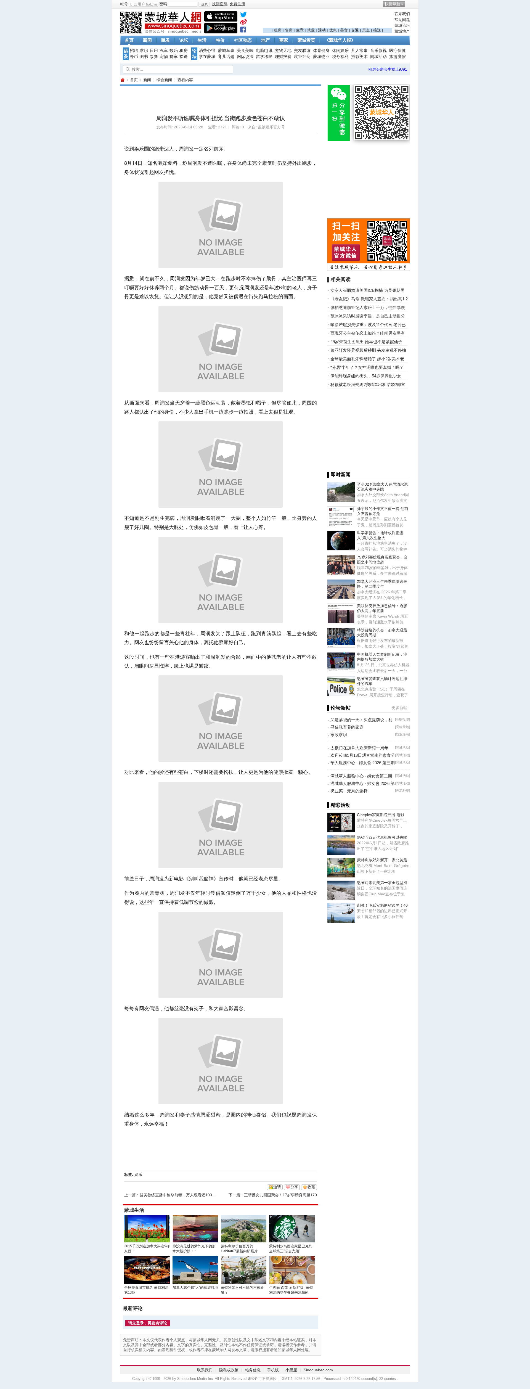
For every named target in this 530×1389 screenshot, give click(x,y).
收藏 (311, 1187)
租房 (278, 30)
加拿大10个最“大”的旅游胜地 (195, 1287)
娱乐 (138, 1174)
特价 (220, 40)
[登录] (204, 4)
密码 (163, 4)
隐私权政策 (229, 1370)
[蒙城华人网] (161, 32)
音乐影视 (378, 50)
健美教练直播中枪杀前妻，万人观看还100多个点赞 (183, 1195)
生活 (202, 40)
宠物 (164, 56)
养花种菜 (402, 791)
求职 (144, 50)
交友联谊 (302, 50)
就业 (311, 30)
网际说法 (245, 56)
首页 (129, 40)
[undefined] (243, 16)
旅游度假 (397, 56)
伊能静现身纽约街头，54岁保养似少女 (365, 376)
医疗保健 (397, 50)
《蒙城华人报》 (340, 40)
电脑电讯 (264, 50)
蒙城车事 (226, 50)
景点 (366, 30)
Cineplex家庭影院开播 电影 (380, 815)
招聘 (134, 50)
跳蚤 (165, 40)
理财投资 (283, 56)
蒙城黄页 (306, 40)
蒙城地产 (402, 31)
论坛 (183, 40)
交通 (355, 30)
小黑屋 (291, 1370)
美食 (344, 30)
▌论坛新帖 (339, 708)
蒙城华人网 (122, 80)
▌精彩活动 (339, 805)
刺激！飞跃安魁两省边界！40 (382, 905)
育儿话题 (226, 56)
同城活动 (378, 56)
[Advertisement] (327, 19)
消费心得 (207, 50)
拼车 (173, 56)
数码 (173, 50)
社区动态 (243, 40)
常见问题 (402, 19)
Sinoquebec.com (318, 1370)
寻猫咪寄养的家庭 (347, 727)
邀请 (277, 1187)
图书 (144, 56)
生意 (300, 30)
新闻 (147, 40)
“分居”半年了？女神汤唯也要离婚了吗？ (367, 367)
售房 (289, 30)
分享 (294, 1187)
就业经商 (302, 56)
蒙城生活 (134, 1210)
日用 (154, 50)
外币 (134, 56)
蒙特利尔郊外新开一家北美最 (382, 860)
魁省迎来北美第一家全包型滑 (382, 882)
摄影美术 (359, 56)
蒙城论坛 (402, 25)
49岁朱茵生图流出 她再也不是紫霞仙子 (366, 341)
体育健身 (321, 50)
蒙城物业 (321, 56)
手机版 (273, 1370)
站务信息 (253, 1370)
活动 (322, 30)
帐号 (124, 4)
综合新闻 (164, 80)
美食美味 (245, 50)
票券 (154, 56)
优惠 (333, 30)
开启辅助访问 (408, 3)
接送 (377, 30)
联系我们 (402, 14)
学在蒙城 (207, 56)
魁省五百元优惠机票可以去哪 (382, 837)
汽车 (164, 50)
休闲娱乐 (340, 50)
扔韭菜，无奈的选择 (349, 791)
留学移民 (264, 56)
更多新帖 (399, 707)
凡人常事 (359, 50)
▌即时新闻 (339, 474)
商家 (283, 40)
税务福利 (340, 56)
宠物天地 (283, 50)
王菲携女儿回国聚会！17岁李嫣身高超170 (280, 1195)
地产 (265, 40)
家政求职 (338, 734)
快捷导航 (392, 4)
